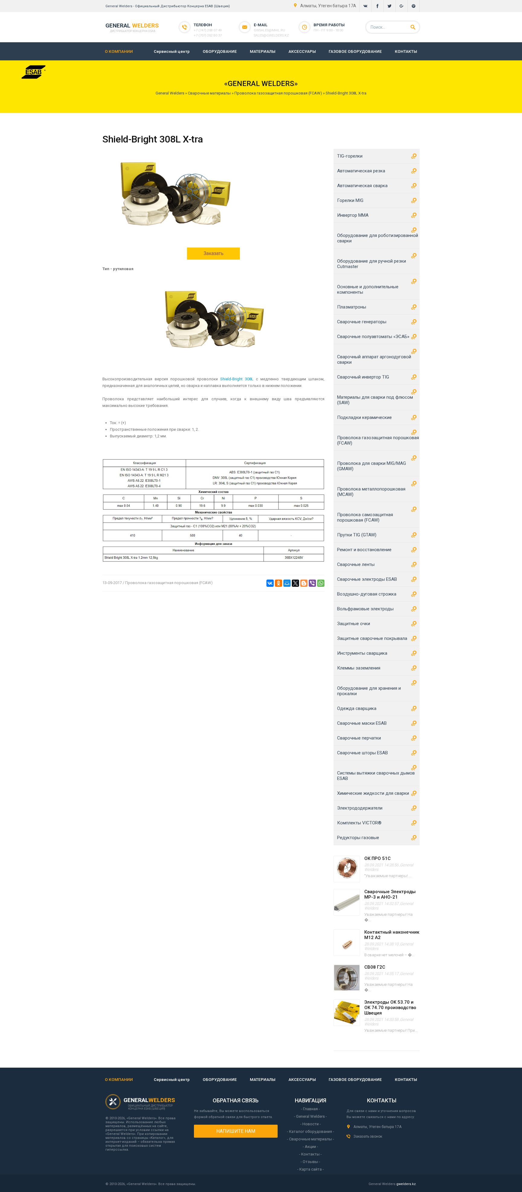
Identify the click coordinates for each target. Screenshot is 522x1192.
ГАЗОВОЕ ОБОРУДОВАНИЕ (355, 51)
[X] (295, 583)
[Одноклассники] (278, 583)
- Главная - (310, 1109)
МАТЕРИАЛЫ (263, 51)
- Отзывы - (310, 1161)
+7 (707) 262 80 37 (208, 35)
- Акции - (310, 1146)
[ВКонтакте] (270, 583)
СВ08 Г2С (374, 967)
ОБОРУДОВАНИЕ (220, 51)
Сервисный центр (172, 51)
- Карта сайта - (310, 1169)
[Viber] (312, 583)
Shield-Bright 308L (236, 379)
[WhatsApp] (320, 583)
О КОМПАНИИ (119, 51)
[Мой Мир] (287, 583)
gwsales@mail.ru (269, 30)
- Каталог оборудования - (310, 1131)
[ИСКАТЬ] (413, 27)
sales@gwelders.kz (271, 35)
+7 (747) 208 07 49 (208, 30)
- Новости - (310, 1124)
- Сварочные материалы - (310, 1139)
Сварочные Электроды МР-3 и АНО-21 (390, 894)
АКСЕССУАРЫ (302, 51)
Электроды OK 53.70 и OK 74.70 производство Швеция (390, 1007)
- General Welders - (310, 1116)
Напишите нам (235, 1131)
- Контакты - (310, 1154)
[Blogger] (304, 583)
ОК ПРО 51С (377, 858)
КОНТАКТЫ (406, 51)
